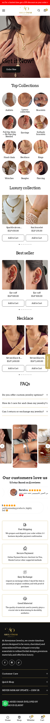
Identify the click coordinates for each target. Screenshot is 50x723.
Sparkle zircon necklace (13, 227)
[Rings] (41, 147)
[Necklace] (25, 147)
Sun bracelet (37, 227)
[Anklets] (9, 100)
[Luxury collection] (25, 100)
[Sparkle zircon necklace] (13, 209)
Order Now (11, 69)
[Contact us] (5, 703)
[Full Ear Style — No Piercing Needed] (9, 122)
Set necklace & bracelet (13, 358)
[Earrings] (25, 122)
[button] (27, 75)
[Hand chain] (9, 147)
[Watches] (9, 168)
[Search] (39, 10)
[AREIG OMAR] (25, 10)
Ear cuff (13, 293)
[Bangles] (41, 122)
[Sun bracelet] (37, 209)
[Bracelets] (41, 100)
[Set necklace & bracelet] (13, 340)
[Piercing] (41, 168)
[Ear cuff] (13, 274)
